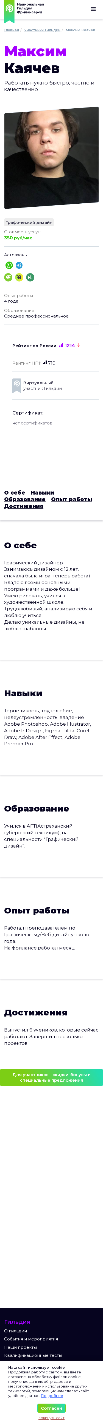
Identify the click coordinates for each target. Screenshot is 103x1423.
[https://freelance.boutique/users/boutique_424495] (19, 277)
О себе (14, 493)
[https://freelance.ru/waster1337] (8, 277)
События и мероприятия (31, 1339)
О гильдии (15, 1331)
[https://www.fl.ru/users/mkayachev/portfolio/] (30, 277)
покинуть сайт (51, 1418)
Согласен (51, 1408)
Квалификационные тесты (33, 1355)
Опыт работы (71, 499)
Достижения (23, 506)
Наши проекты (20, 1347)
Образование (25, 499)
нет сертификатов (32, 423)
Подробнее (52, 1395)
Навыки (42, 493)
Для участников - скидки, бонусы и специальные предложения (51, 1077)
